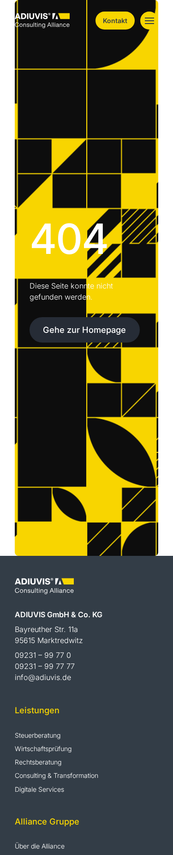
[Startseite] (42, 19)
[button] (149, 21)
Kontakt (115, 20)
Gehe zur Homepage (84, 330)
